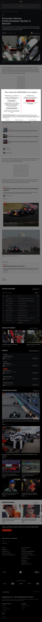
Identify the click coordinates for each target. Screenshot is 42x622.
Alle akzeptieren (12, 100)
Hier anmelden (30, 103)
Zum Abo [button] (30, 100)
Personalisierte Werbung (12, 108)
